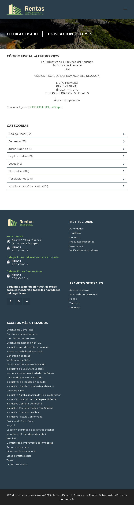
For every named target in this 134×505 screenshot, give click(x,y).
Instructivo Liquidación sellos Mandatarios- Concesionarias (30, 388)
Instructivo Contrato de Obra (23, 412)
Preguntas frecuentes (81, 241)
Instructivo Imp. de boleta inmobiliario (28, 347)
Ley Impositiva (18, 156)
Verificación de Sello (18, 360)
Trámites (74, 303)
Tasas (10, 460)
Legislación (59, 33)
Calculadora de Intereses (21, 338)
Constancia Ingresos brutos (22, 334)
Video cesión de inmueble (21, 451)
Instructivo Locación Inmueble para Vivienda (32, 399)
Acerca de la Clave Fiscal (83, 294)
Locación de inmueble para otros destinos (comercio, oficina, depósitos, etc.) (30, 431)
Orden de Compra (17, 464)
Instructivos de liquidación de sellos (26, 381)
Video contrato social (19, 455)
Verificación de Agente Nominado (26, 364)
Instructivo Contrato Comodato (24, 403)
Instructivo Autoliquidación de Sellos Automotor (34, 394)
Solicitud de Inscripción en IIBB (24, 342)
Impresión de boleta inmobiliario (25, 351)
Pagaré (11, 425)
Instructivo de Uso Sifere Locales (25, 368)
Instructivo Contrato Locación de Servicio (30, 408)
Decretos (15, 141)
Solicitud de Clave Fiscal (20, 329)
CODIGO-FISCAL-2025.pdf (46, 107)
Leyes (86, 33)
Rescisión (12, 438)
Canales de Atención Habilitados (25, 377)
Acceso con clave (79, 290)
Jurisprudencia (18, 148)
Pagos (73, 298)
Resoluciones (17, 178)
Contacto (74, 237)
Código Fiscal (23, 33)
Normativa (16, 171)
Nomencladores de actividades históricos (30, 373)
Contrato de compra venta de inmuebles (30, 442)
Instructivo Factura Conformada (24, 416)
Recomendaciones (17, 447)
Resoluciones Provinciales (26, 186)
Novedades (76, 246)
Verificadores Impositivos (83, 250)
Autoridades (76, 228)
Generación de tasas (18, 355)
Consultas (74, 307)
